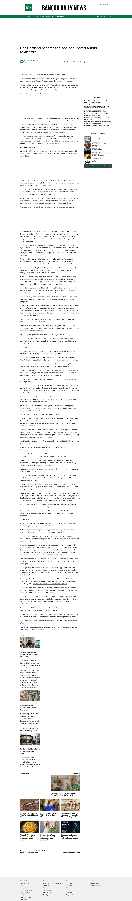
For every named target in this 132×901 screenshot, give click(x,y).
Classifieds (69, 885)
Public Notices (61, 16)
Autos (67, 890)
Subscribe (103, 16)
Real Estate (69, 892)
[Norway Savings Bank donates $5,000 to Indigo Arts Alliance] (29, 745)
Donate (22, 885)
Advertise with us (93, 881)
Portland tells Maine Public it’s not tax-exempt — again (70, 754)
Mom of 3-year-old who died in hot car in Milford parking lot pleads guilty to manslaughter (95, 102)
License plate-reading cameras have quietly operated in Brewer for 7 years (95, 110)
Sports (36, 16)
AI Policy (45, 895)
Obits (53, 16)
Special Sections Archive (95, 885)
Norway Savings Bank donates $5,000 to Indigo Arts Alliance (29, 754)
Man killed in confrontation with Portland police (97, 125)
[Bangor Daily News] (27, 11)
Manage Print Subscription (27, 888)
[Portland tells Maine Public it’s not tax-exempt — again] (70, 745)
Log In (97, 16)
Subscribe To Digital (25, 881)
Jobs (67, 888)
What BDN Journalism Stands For (52, 883)
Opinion (48, 16)
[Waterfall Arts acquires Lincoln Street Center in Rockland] (49, 745)
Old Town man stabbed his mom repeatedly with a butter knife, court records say (96, 107)
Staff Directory (24, 899)
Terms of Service (47, 892)
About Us (45, 881)
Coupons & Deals (71, 895)
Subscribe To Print (25, 883)
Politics (42, 16)
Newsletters (23, 895)
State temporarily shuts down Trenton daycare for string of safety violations (97, 122)
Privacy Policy (47, 890)
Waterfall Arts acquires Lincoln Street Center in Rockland (49, 754)
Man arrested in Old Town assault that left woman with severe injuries (96, 114)
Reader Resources (25, 892)
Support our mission (25, 897)
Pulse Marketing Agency (95, 883)
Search (109, 16)
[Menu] (21, 16)
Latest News (29, 16)
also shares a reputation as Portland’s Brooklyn (50, 687)
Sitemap (45, 888)
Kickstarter (75, 535)
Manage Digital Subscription (28, 890)
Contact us (46, 885)
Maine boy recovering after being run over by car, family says (97, 118)
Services (68, 881)
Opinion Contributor (32, 60)
